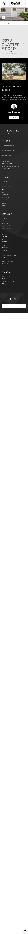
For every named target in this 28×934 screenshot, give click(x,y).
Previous (4, 23)
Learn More (14, 306)
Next (8, 23)
